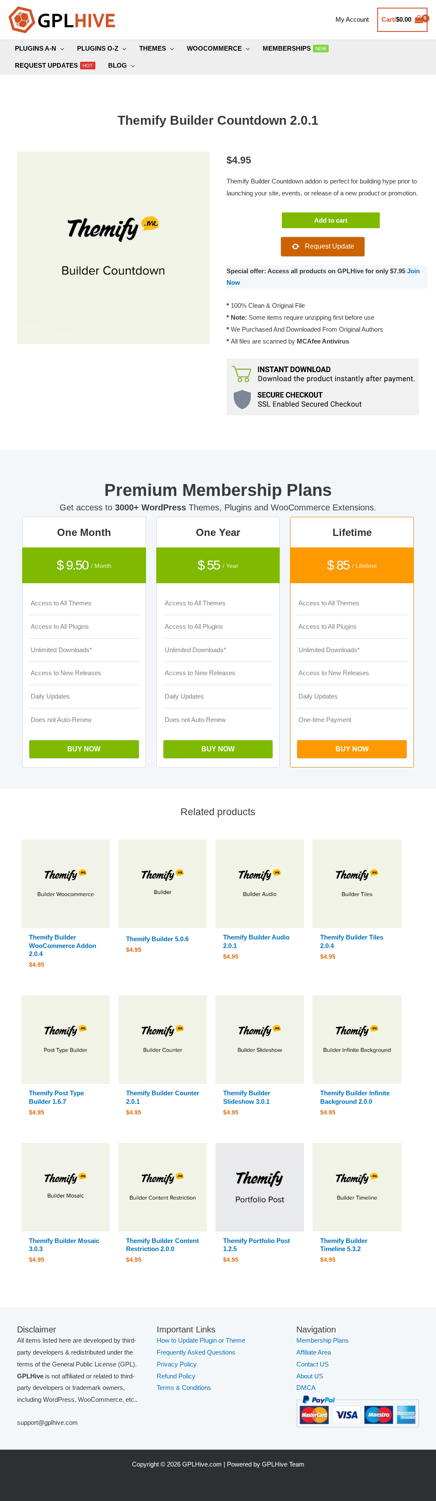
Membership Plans (322, 1340)
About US (309, 1376)
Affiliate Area (313, 1352)
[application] (60, 48)
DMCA (306, 1387)
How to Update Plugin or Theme (201, 1340)
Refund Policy (176, 1376)
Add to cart (330, 220)
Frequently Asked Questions (197, 1352)
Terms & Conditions (184, 1387)
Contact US (312, 1364)
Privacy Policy (177, 1364)
